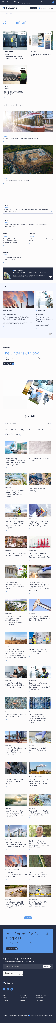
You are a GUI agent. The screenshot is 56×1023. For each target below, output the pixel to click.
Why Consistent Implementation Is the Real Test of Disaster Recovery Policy (14, 586)
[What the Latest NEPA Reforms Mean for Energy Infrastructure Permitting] (40, 861)
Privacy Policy (34, 1015)
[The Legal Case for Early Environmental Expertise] (40, 737)
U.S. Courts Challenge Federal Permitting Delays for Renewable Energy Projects (13, 92)
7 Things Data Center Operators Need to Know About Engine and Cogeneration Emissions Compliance (14, 620)
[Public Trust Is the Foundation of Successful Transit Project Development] (28, 121)
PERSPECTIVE (9, 52)
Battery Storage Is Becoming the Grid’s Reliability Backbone (10, 241)
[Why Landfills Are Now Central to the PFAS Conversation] (28, 159)
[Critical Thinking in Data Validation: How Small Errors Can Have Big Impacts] (16, 672)
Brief (6, 86)
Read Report (7, 364)
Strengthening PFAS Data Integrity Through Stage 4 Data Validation (38, 652)
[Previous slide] (50, 334)
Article (6, 134)
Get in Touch (10, 948)
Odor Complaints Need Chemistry (37, 490)
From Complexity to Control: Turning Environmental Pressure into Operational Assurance (15, 814)
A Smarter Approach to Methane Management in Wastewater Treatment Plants (26, 210)
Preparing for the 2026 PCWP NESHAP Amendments (16, 554)
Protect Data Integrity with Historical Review (12, 258)
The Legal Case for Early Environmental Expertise (37, 749)
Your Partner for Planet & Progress (27, 936)
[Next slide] (52, 334)
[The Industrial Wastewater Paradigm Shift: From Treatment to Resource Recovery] (16, 479)
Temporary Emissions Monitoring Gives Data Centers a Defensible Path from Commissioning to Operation (38, 718)
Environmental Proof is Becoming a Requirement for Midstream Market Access (15, 844)
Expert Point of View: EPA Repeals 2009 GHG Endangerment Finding (38, 904)
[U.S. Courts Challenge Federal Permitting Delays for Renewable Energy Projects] (15, 74)
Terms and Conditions (43, 1015)
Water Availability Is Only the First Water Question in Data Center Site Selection (39, 813)
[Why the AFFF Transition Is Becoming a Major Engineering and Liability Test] (40, 542)
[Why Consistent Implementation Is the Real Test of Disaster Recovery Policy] (16, 571)
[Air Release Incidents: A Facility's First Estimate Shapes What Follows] (18, 299)
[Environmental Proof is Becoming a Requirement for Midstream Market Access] (16, 831)
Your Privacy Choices (22, 1015)
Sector (8, 434)
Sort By (42, 430)
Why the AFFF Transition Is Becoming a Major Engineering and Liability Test (39, 555)
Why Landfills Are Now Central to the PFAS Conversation (16, 180)
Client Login (43, 8)
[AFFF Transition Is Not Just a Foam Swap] (40, 447)
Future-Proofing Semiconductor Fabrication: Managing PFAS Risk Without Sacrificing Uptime (15, 462)
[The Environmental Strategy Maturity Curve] (41, 40)
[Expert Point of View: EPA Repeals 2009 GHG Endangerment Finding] (40, 891)
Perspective (7, 176)
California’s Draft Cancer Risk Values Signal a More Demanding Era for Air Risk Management (39, 782)
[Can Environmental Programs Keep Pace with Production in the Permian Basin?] (40, 605)
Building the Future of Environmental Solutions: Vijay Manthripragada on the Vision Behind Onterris (39, 844)
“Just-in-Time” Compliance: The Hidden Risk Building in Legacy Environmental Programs (15, 524)
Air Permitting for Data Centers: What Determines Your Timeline (13, 57)
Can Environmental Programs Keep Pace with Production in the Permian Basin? (39, 618)
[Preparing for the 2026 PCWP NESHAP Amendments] (16, 542)
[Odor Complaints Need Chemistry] (40, 479)
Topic (16, 434)
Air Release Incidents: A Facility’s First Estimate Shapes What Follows (16, 318)
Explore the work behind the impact (29, 272)
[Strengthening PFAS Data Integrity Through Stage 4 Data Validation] (40, 638)
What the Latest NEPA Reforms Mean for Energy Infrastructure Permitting (38, 874)
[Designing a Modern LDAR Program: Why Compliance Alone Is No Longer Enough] (40, 510)
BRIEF (6, 205)
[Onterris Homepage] (3, 13)
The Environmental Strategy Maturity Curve (41, 54)
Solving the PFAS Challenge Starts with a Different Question (15, 781)
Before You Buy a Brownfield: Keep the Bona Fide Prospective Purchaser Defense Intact (15, 751)
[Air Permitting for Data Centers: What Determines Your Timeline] (15, 40)
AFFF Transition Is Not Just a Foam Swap (39, 460)
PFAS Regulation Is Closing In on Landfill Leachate (15, 715)
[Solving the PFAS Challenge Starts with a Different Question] (16, 768)
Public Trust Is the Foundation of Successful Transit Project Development (20, 138)
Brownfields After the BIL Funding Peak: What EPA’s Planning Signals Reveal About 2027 (14, 905)
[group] (28, 310)
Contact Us (33, 8)
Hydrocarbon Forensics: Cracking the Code (41, 240)
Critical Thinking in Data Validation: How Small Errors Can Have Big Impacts (15, 685)
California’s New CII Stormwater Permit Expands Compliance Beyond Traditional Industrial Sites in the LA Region (39, 587)
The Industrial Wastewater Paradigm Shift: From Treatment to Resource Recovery (14, 493)
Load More (28, 917)
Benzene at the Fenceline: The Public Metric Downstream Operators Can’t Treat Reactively (39, 686)
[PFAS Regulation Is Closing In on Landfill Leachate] (16, 703)
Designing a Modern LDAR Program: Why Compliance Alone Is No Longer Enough (38, 524)
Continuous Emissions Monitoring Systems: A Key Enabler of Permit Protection (25, 226)
